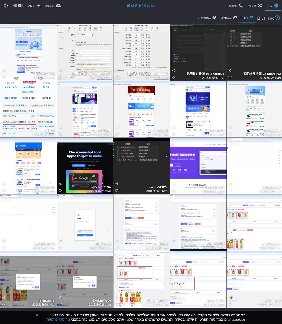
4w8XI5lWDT (271, 300)
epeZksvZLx (271, 244)
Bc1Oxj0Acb (271, 130)
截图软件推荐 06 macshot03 (91, 73)
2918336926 (40, 77)
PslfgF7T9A (102, 187)
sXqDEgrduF (271, 187)
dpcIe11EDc (215, 300)
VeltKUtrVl (160, 244)
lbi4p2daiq (46, 300)
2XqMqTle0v (102, 300)
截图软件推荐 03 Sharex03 (205, 73)
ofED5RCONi (44, 73)
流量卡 (49, 130)
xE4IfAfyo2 (103, 244)
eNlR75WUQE (101, 130)
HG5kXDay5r (215, 187)
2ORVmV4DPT (157, 300)
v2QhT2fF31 (215, 244)
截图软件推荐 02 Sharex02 (262, 73)
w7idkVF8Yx (158, 187)
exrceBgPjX (215, 130)
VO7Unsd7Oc (44, 187)
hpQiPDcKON (44, 244)
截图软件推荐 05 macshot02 (147, 73)
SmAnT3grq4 (158, 130)
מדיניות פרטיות (58, 319)
